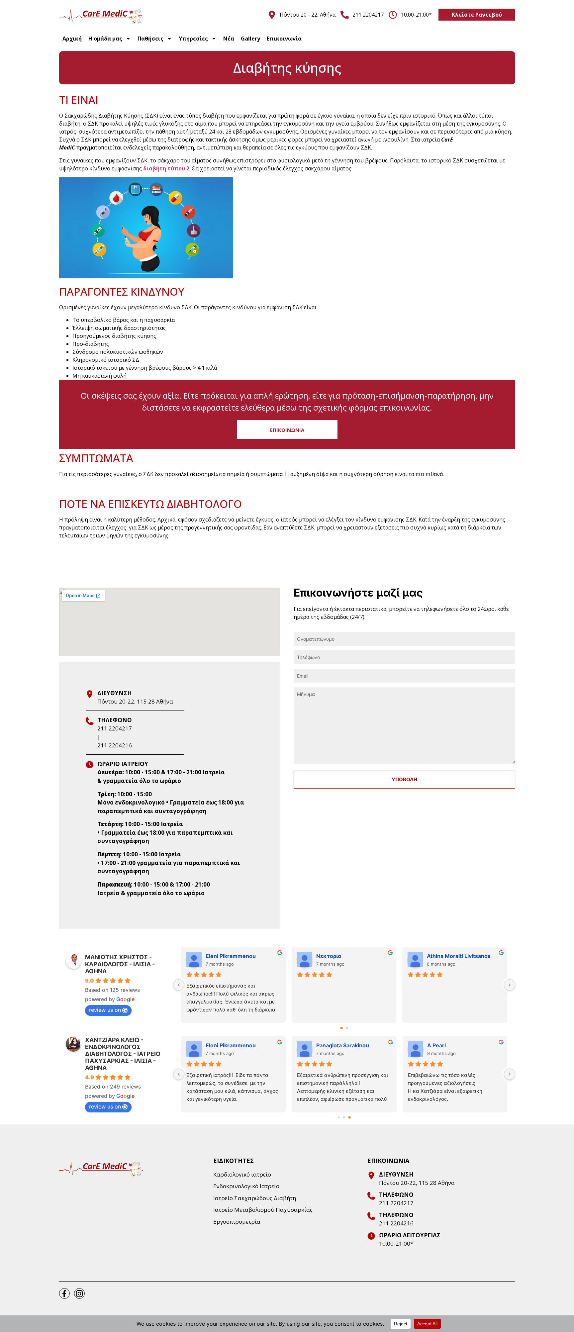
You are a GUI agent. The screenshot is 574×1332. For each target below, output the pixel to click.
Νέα (228, 38)
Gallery (250, 38)
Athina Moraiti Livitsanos (459, 956)
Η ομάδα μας (105, 38)
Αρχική (72, 38)
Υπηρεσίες (193, 38)
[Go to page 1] (346, 1028)
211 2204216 (114, 745)
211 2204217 (114, 728)
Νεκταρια (328, 956)
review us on (105, 1009)
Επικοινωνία (284, 38)
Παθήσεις (150, 38)
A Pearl (436, 1045)
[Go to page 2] (349, 1117)
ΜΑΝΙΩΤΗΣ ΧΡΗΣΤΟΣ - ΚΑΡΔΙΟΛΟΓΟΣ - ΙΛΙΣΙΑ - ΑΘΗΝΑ (120, 964)
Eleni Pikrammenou (231, 956)
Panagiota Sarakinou (342, 1045)
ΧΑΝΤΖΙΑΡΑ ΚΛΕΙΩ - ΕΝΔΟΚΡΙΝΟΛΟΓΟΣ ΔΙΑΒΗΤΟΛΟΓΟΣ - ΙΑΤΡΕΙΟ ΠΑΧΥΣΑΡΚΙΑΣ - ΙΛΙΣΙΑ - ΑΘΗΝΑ (122, 1053)
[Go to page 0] (341, 1028)
